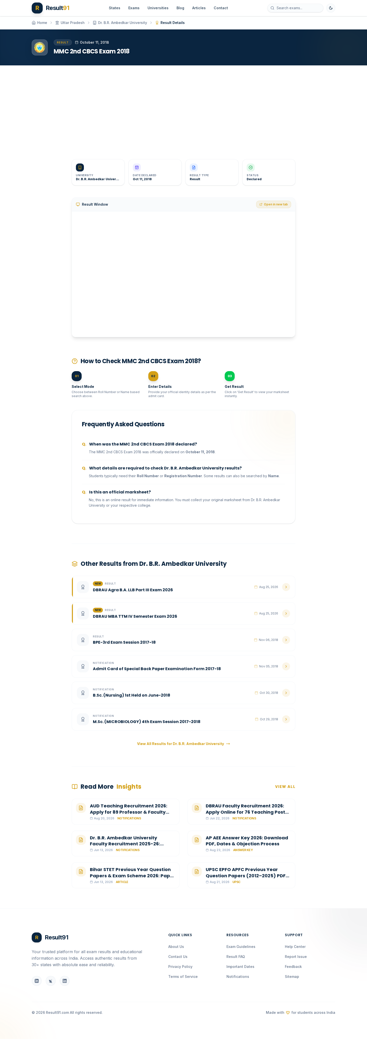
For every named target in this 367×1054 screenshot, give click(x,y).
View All (285, 786)
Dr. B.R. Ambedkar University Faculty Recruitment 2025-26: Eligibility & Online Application (125, 844)
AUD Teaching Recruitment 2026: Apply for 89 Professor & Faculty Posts (128, 812)
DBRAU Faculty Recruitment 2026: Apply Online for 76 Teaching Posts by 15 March (247, 812)
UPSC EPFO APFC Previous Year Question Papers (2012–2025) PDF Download (246, 875)
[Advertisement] (181, 108)
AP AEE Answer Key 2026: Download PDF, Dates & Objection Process (247, 841)
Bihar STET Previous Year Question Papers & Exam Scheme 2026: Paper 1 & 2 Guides (132, 875)
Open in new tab (276, 204)
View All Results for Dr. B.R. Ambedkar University (180, 744)
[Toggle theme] (330, 7)
